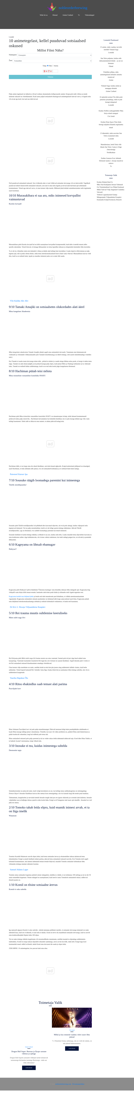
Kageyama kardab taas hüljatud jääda (21, 596)
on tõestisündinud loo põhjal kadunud (110, 187)
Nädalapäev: (13, 55)
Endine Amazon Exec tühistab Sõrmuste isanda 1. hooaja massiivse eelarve (111, 160)
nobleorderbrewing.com (63, 1084)
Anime (111, 80)
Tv (79, 15)
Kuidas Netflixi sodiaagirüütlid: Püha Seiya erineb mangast (111, 112)
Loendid (11, 37)
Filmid (111, 66)
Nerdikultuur (111, 152)
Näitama (50, 77)
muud (111, 127)
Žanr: (11, 60)
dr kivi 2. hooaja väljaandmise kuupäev (27, 607)
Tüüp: (45, 66)
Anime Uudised (67, 15)
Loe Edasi (29, 1068)
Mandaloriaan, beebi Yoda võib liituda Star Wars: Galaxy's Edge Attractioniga (111, 147)
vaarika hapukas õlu (19, 678)
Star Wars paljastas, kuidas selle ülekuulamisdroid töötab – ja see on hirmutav (111, 60)
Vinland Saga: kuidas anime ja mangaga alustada (111, 87)
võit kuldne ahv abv (19, 301)
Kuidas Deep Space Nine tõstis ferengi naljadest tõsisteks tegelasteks (111, 123)
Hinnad (55, 15)
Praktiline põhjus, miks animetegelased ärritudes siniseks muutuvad (111, 74)
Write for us (44, 15)
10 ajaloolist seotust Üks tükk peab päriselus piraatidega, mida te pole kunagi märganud (111, 99)
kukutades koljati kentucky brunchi (109, 200)
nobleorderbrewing (73, 8)
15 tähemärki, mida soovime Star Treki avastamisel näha (111, 134)
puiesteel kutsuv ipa (19, 474)
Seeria (56, 66)
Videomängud (89, 15)
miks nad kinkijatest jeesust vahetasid (110, 184)
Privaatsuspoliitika (78, 1084)
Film (50, 66)
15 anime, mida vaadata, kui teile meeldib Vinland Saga (111, 48)
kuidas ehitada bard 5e (105, 182)
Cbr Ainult (72, 1030)
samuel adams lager (19, 869)
